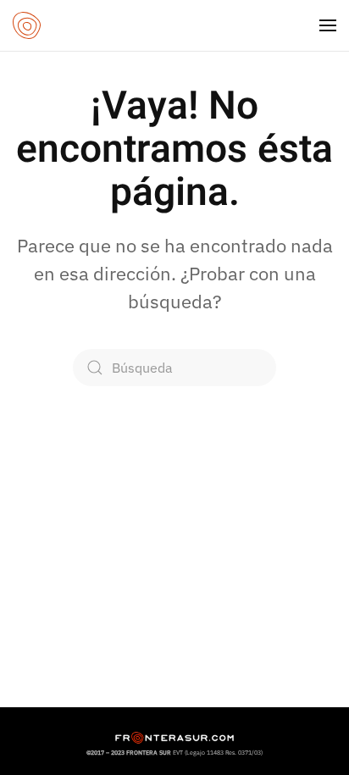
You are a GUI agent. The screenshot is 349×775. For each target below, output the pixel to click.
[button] (327, 25)
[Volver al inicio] (27, 25)
